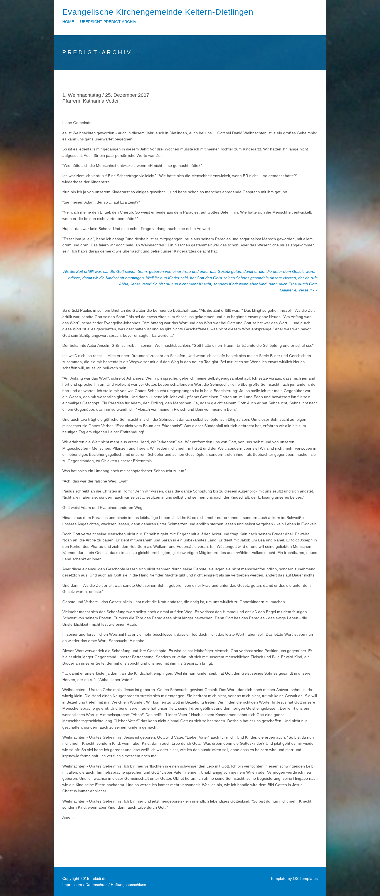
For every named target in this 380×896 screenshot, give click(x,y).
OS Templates (305, 878)
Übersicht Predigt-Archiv (108, 21)
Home (68, 21)
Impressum (72, 884)
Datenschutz (96, 884)
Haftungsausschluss (128, 884)
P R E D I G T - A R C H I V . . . (103, 52)
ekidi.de (100, 878)
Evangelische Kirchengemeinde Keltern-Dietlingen (157, 12)
